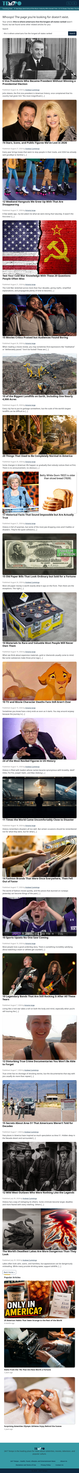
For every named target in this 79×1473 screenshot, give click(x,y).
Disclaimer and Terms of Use (26, 1465)
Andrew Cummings (32, 90)
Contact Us (59, 1465)
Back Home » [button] (9, 1272)
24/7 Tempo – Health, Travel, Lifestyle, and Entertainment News (32, 1461)
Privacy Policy (46, 1465)
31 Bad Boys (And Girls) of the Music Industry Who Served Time (36, 9)
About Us (63, 1461)
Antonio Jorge (30, 210)
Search (5, 29)
